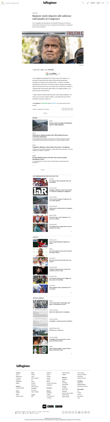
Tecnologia (64, 382)
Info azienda (80, 396)
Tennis (32, 381)
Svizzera (18, 386)
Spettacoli (49, 372)
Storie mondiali (34, 386)
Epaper (98, 2)
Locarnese (18, 378)
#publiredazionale (81, 384)
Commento (49, 392)
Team (78, 398)
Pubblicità (40, 411)
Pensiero (49, 376)
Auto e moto (65, 389)
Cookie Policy (26, 413)
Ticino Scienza (80, 372)
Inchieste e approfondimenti (66, 379)
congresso (34, 109)
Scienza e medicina (81, 374)
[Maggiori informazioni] (59, 74)
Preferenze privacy (35, 413)
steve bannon (46, 109)
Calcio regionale (35, 378)
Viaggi (63, 381)
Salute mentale (65, 394)
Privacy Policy (19, 413)
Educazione (80, 376)
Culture (33, 394)
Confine (18, 392)
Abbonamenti (17, 411)
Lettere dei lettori (66, 372)
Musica (48, 381)
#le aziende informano (82, 386)
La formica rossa (50, 396)
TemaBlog (80, 381)
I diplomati (64, 391)
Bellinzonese (19, 376)
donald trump (40, 109)
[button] (63, 412)
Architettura (64, 388)
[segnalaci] (88, 3)
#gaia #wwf (80, 382)
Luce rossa (33, 390)
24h (78, 391)
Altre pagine (80, 389)
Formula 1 (33, 383)
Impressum (28, 411)
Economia (49, 388)
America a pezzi (19, 396)
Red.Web (51, 69)
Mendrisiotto (19, 381)
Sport (32, 372)
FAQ (36, 411)
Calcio (32, 376)
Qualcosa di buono (81, 378)
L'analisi (48, 394)
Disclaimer (23, 411)
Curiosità (64, 386)
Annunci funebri (46, 411)
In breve (79, 394)
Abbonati (93, 2)
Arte (32, 396)
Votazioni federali (20, 388)
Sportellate (33, 388)
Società (48, 379)
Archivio (79, 392)
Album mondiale (35, 391)
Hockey (33, 374)
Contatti (33, 411)
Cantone (18, 372)
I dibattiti (64, 374)
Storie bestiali (65, 384)
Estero (18, 391)
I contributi (49, 398)
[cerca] (83, 3)
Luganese (18, 379)
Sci (32, 379)
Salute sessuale (65, 396)
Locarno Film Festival (51, 383)
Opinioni (49, 391)
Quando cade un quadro (67, 393)
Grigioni (17, 383)
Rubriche (64, 377)
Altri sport (33, 385)
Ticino (17, 374)
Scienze (48, 378)
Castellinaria (49, 385)
